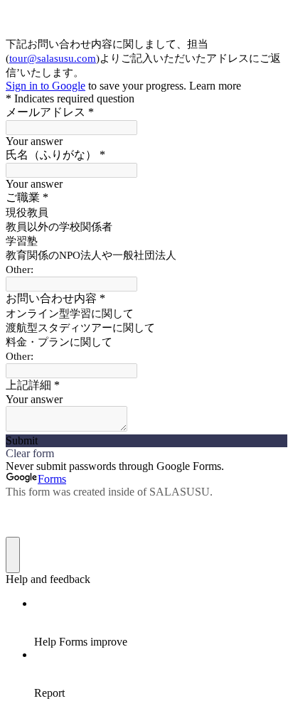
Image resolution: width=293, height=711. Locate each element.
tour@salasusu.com (52, 58)
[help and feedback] (13, 555)
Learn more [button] (215, 86)
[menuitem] (160, 622)
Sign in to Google (45, 86)
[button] (146, 440)
